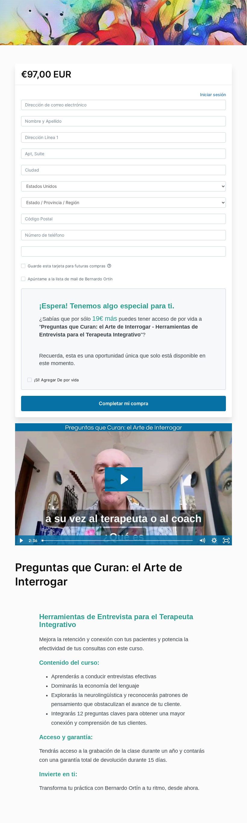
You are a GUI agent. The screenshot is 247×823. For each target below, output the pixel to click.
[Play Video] (21, 540)
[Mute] (202, 540)
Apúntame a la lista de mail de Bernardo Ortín (70, 278)
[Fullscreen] (226, 540)
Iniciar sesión (213, 94)
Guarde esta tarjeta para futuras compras (69, 265)
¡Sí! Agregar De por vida (56, 379)
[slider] (117, 540)
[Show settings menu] (214, 540)
